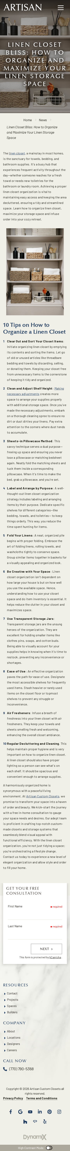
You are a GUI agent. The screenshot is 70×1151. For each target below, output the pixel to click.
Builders (12, 1012)
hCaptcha (55, 957)
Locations (13, 1037)
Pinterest (49, 1112)
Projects (12, 999)
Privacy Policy (13, 1098)
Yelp (45, 1121)
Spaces (12, 1006)
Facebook (11, 1112)
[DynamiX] (35, 1137)
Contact (12, 993)
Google (20, 1112)
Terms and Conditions (41, 1098)
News (43, 120)
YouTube (30, 1112)
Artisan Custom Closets (42, 796)
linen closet (17, 153)
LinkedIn (40, 1112)
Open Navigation (60, 8)
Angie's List (35, 1121)
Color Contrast (49, 1148)
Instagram (59, 1112)
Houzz (25, 1121)
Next (45, 949)
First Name (15, 906)
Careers (12, 1050)
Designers (13, 1044)
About (11, 1031)
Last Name (15, 926)
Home (27, 120)
